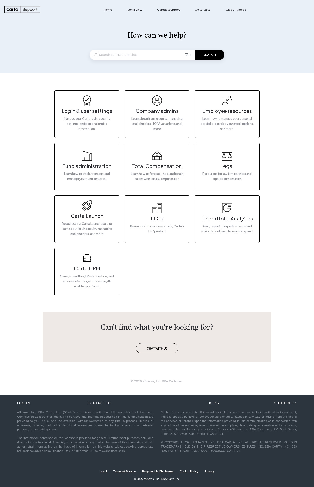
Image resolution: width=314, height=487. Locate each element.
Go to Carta (202, 9)
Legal (103, 471)
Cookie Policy (189, 471)
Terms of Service (124, 471)
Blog (214, 403)
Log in (23, 403)
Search (209, 55)
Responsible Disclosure (157, 471)
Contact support (168, 9)
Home (108, 9)
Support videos (235, 9)
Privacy (209, 471)
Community (134, 9)
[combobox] (137, 55)
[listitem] (86, 114)
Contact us (100, 403)
